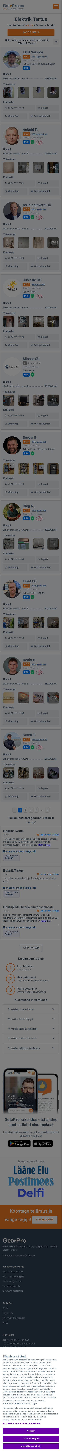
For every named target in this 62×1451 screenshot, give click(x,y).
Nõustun (31, 1430)
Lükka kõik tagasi (31, 1438)
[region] (31, 1399)
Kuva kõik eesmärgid (31, 1446)
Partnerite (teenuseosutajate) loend (22, 1423)
